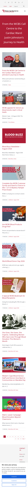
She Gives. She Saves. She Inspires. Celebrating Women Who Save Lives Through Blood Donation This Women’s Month (14, 336)
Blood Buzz (10, 158)
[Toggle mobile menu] (25, 11)
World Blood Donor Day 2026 (13, 261)
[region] (14, 475)
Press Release (11, 122)
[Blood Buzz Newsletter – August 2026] (14, 135)
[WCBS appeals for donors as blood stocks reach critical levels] (14, 97)
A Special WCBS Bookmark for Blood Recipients (13, 297)
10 (18, 438)
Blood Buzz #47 (11, 351)
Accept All (14, 476)
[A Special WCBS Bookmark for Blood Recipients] (14, 284)
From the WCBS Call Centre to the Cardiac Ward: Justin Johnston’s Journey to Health (13, 72)
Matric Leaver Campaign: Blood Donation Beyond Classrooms (11, 417)
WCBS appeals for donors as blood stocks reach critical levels (13, 110)
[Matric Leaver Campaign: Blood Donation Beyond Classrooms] (14, 403)
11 (20, 438)
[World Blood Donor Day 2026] (14, 250)
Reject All (14, 484)
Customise (14, 480)
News (9, 85)
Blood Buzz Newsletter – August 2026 (11, 147)
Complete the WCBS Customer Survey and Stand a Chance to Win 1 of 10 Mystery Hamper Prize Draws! (13, 186)
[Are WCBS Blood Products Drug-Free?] (14, 213)
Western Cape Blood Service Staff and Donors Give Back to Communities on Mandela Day (13, 378)
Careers (5, 6)
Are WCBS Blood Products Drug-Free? (12, 225)
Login (10, 6)
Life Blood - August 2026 (13, 199)
